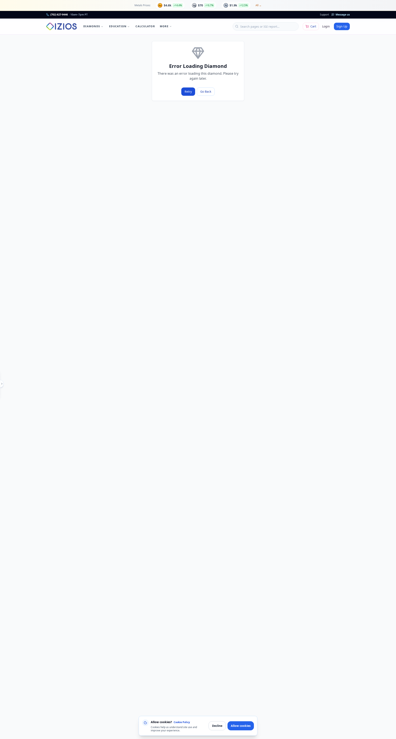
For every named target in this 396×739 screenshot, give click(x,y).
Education (117, 26)
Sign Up (341, 26)
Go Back (205, 91)
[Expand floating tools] (2, 383)
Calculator (145, 26)
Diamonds (91, 26)
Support (324, 14)
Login (326, 26)
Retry (188, 91)
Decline (217, 726)
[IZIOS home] (61, 26)
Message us (343, 14)
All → (259, 5)
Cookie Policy (182, 722)
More (164, 26)
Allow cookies (241, 726)
